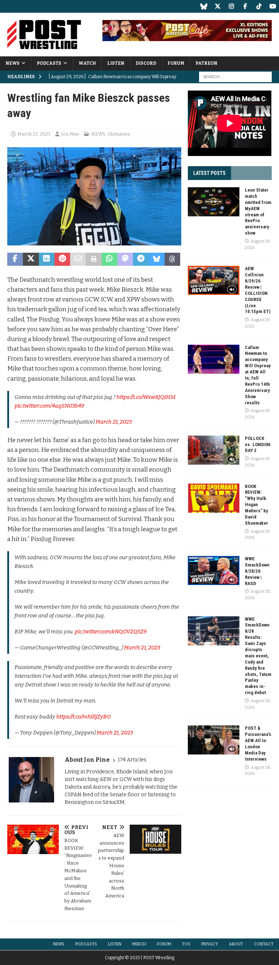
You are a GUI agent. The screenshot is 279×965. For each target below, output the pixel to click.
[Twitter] (217, 6)
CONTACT (264, 944)
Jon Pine (70, 134)
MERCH (139, 944)
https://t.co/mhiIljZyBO (83, 716)
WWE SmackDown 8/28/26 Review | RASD (257, 571)
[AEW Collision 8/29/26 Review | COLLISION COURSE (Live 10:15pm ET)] (213, 280)
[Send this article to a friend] (78, 259)
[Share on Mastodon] (125, 259)
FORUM (175, 63)
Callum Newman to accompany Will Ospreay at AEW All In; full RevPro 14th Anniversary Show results (258, 375)
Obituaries (119, 134)
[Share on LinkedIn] (46, 259)
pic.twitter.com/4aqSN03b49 (49, 406)
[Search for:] (235, 77)
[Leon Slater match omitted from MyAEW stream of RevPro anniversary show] (213, 201)
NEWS (12, 63)
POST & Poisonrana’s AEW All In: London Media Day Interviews (258, 743)
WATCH (87, 63)
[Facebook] (245, 6)
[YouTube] (272, 6)
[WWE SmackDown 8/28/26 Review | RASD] (213, 570)
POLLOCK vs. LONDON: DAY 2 (258, 444)
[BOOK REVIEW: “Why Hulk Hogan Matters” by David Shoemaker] (213, 498)
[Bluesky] (203, 6)
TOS (186, 944)
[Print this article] (93, 259)
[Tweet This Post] (31, 259)
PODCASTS (49, 63)
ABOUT (236, 944)
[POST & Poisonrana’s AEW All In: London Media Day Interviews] (213, 739)
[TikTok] (258, 6)
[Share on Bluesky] (157, 259)
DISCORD (146, 63)
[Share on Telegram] (141, 259)
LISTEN (115, 63)
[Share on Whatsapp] (109, 259)
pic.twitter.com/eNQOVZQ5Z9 (111, 631)
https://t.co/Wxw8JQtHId (146, 397)
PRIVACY (209, 944)
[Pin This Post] (62, 259)
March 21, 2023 (114, 422)
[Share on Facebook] (15, 259)
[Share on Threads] (172, 259)
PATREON (206, 63)
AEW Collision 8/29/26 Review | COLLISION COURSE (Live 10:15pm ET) (257, 290)
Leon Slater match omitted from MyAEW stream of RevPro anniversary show (258, 211)
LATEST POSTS (209, 173)
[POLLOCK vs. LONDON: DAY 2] (213, 450)
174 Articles (132, 760)
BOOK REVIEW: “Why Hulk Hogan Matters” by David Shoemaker (256, 505)
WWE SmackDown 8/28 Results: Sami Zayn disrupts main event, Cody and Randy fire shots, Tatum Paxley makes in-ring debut (258, 656)
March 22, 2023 (33, 134)
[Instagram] (231, 6)
